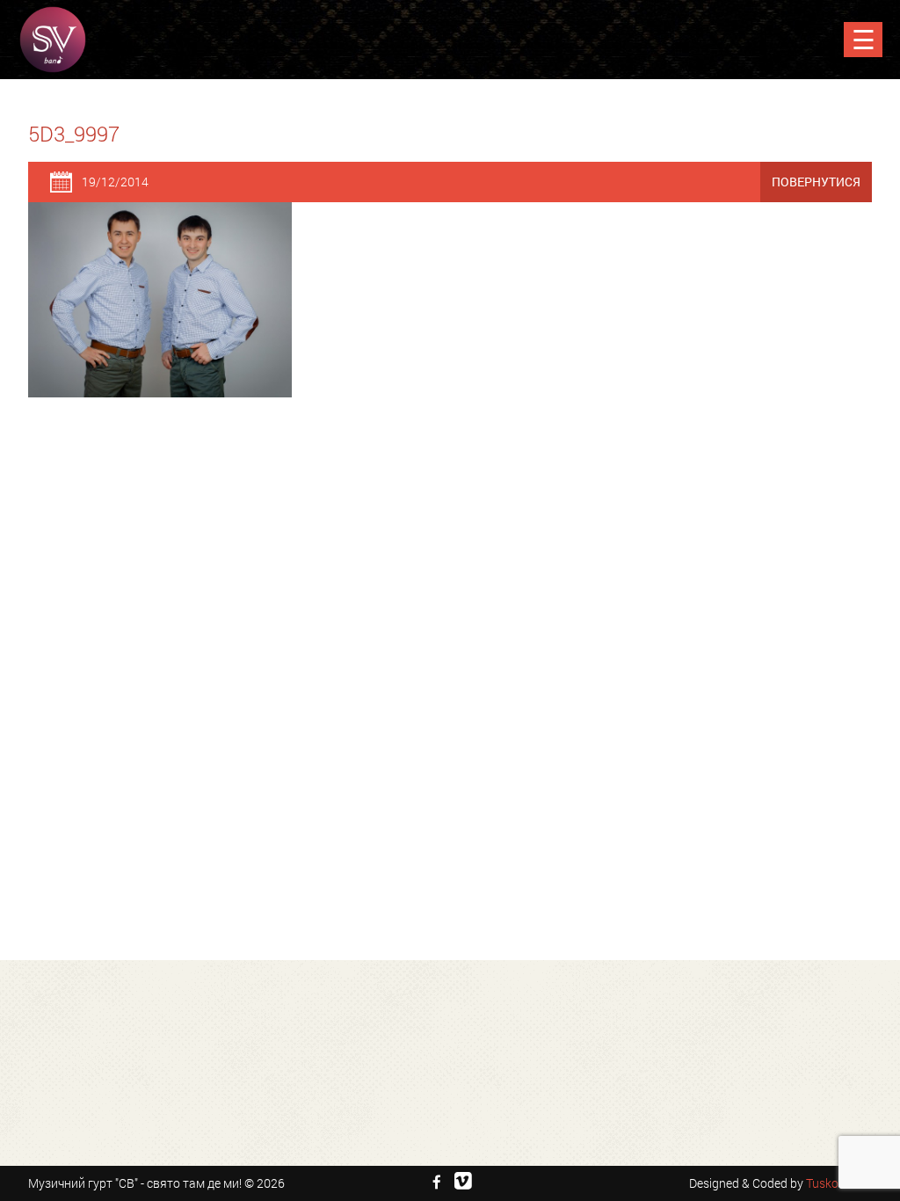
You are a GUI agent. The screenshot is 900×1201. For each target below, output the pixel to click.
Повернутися (816, 181)
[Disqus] (450, 639)
